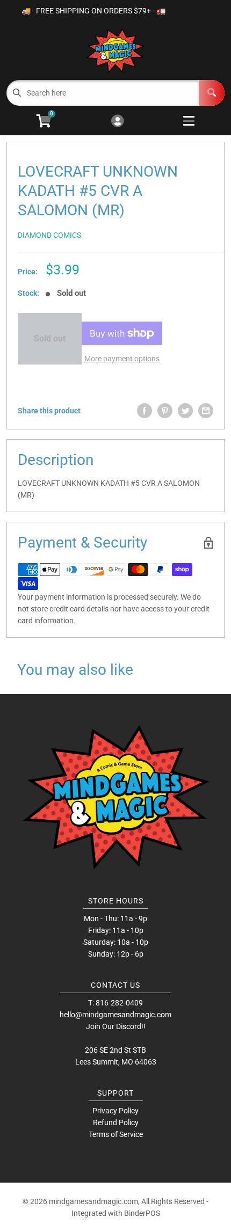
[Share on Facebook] (144, 410)
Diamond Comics (49, 235)
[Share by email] (205, 410)
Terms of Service (116, 1134)
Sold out (50, 338)
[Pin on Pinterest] (164, 410)
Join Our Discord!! (116, 1026)
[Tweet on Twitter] (185, 410)
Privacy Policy (115, 1110)
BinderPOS (142, 1213)
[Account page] (117, 121)
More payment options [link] (122, 358)
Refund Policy (116, 1122)
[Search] (212, 93)
